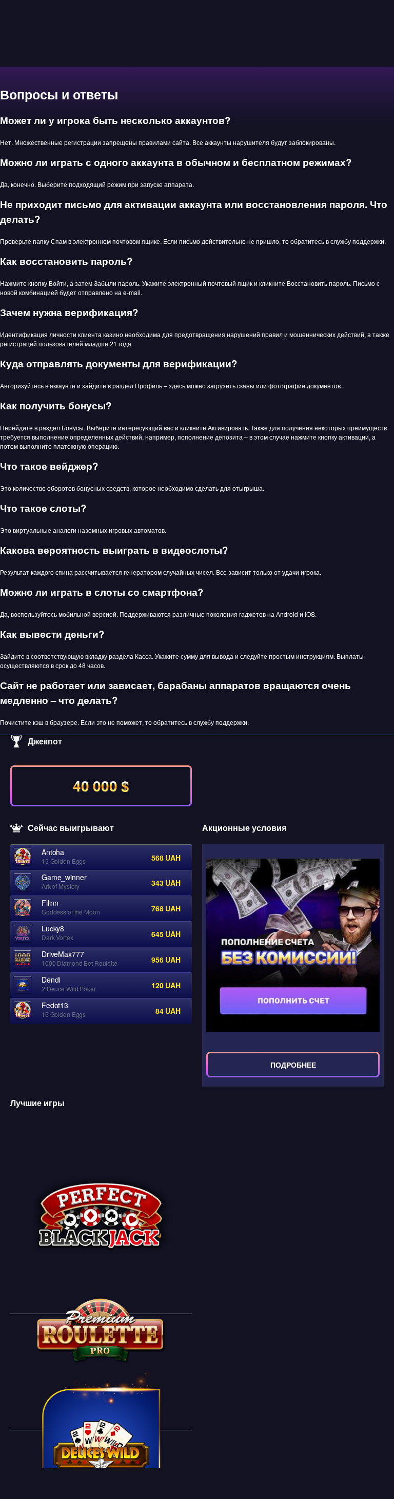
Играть (100, 1216)
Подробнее (293, 1064)
